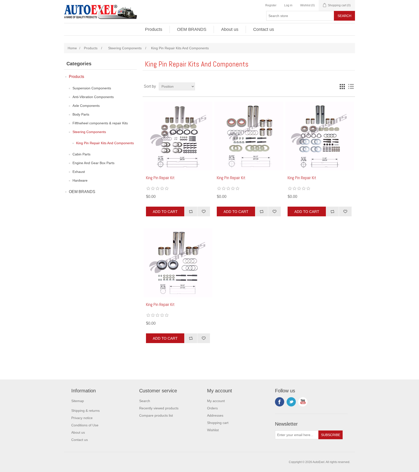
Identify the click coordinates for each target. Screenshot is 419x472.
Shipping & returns (85, 411)
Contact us (263, 29)
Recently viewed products (158, 408)
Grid (342, 86)
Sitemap (77, 401)
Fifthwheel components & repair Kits (100, 123)
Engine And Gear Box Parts (93, 163)
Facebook (279, 401)
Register (270, 5)
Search (144, 401)
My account (216, 401)
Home (72, 48)
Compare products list (156, 415)
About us (229, 29)
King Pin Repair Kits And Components (105, 143)
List (351, 86)
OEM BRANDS (191, 29)
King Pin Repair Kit (160, 177)
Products (153, 29)
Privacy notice (82, 418)
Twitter (291, 401)
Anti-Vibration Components (93, 97)
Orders (212, 408)
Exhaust (79, 172)
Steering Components (89, 132)
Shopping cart (217, 423)
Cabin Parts (81, 154)
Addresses (215, 415)
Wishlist (213, 430)
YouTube (302, 401)
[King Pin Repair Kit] (178, 136)
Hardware (80, 180)
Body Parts (81, 114)
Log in (288, 5)
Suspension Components (92, 88)
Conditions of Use (84, 425)
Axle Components (86, 106)
